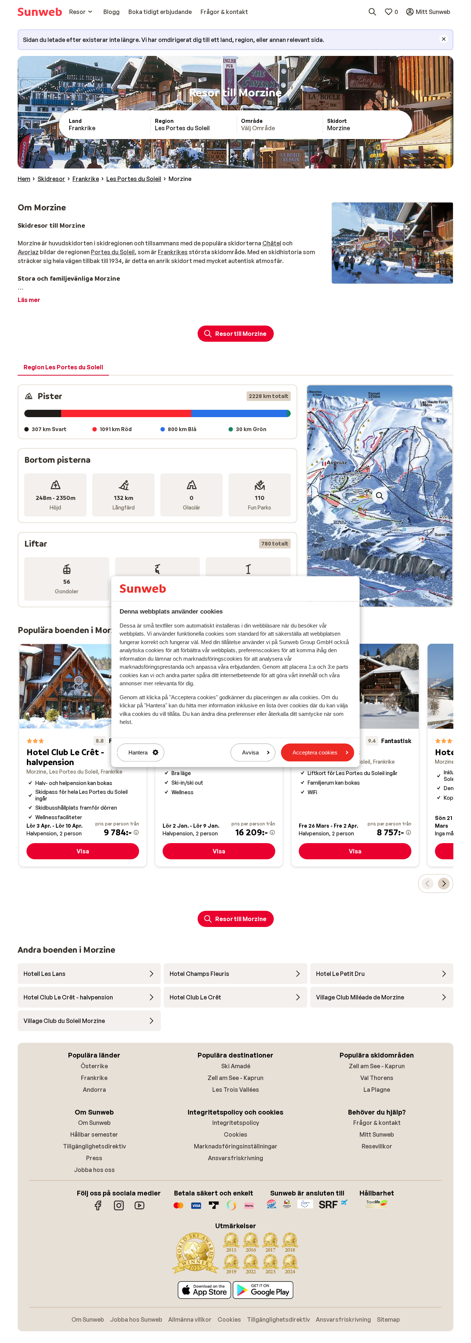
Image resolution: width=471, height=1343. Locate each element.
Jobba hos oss (94, 1169)
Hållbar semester (94, 1134)
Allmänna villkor (190, 1319)
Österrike (94, 1066)
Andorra (94, 1089)
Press (94, 1158)
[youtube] (139, 1209)
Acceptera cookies (315, 752)
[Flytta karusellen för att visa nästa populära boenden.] (444, 883)
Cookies (235, 1134)
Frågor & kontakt (377, 1122)
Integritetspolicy (235, 1122)
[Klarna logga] (249, 1209)
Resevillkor (377, 1146)
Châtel (271, 243)
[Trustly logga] (214, 1209)
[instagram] (119, 1209)
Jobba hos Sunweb (136, 1319)
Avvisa (250, 752)
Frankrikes (173, 252)
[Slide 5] (391, 599)
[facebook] (98, 1209)
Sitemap (388, 1319)
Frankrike (94, 1077)
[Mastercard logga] (178, 1209)
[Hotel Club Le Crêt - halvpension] (82, 755)
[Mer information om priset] (136, 832)
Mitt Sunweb (377, 1134)
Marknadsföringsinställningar (235, 1146)
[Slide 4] (385, 599)
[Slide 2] (373, 599)
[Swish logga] (231, 1209)
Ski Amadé (235, 1066)
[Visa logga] (196, 1209)
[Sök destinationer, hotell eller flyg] (372, 11)
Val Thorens (376, 1077)
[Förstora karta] (380, 496)
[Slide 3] (379, 599)
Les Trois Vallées (235, 1089)
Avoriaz (28, 252)
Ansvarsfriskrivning (235, 1158)
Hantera (138, 752)
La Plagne (377, 1089)
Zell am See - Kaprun (235, 1077)
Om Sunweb (94, 1122)
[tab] (63, 367)
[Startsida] (40, 11)
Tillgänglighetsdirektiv (94, 1146)
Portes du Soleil (113, 252)
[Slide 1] (367, 599)
